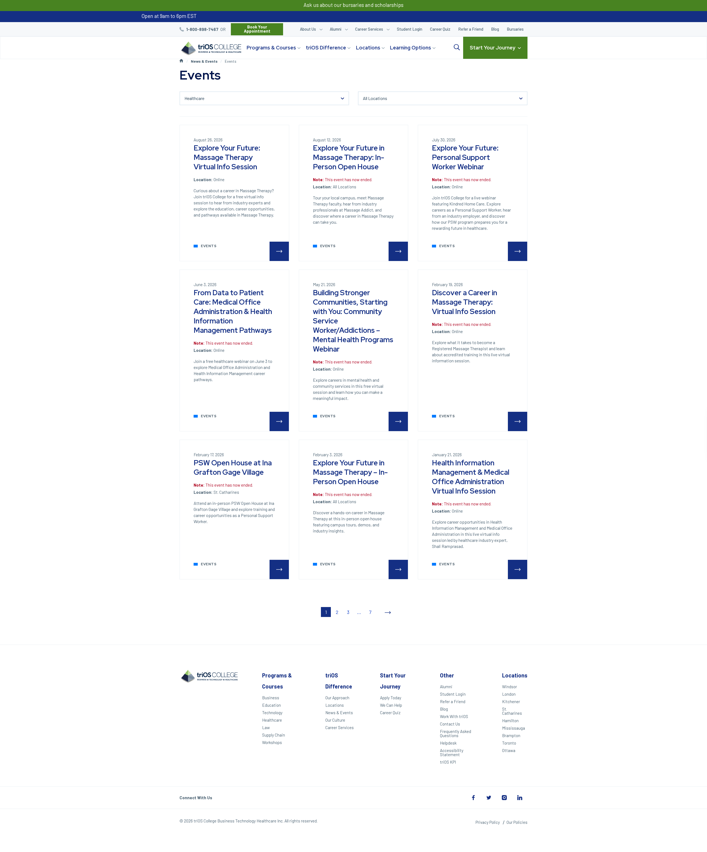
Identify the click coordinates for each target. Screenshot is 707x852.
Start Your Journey (492, 47)
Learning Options (410, 47)
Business (270, 697)
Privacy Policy (488, 822)
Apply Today (390, 697)
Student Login (409, 29)
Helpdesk (448, 742)
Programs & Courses (271, 47)
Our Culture (335, 720)
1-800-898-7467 (202, 29)
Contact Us (450, 723)
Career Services (369, 29)
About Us (308, 29)
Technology (272, 712)
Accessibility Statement (451, 752)
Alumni (335, 29)
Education (271, 705)
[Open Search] (457, 47)
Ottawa (508, 750)
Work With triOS (454, 716)
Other (447, 675)
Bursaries (515, 29)
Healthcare (272, 720)
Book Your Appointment (257, 28)
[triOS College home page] (210, 48)
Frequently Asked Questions (455, 733)
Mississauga (513, 728)
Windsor (509, 686)
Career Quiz (440, 29)
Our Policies (516, 822)
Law (266, 727)
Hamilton (510, 720)
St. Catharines (512, 711)
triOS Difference (326, 47)
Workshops (272, 742)
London (509, 694)
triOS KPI (448, 761)
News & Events (204, 61)
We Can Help (391, 705)
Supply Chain (273, 734)
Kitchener (511, 701)
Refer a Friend (470, 29)
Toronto (509, 742)
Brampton (511, 735)
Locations (368, 47)
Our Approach (337, 697)
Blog (495, 29)
